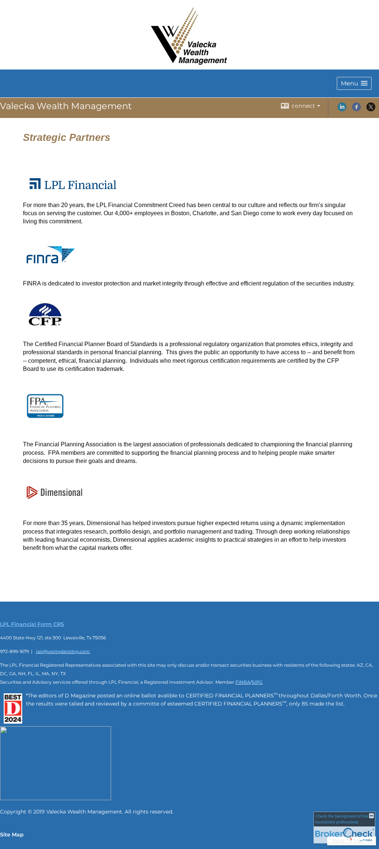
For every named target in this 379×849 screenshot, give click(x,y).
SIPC (257, 682)
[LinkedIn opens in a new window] (342, 109)
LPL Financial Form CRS (32, 624)
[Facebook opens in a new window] (356, 109)
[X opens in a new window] (370, 109)
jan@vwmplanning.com (63, 651)
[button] (354, 83)
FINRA (242, 682)
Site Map (12, 834)
